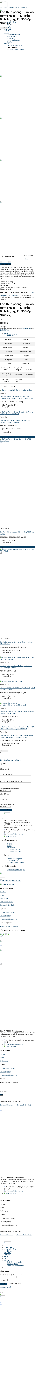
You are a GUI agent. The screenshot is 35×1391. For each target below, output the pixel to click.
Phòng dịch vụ (25, 7)
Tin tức (9, 846)
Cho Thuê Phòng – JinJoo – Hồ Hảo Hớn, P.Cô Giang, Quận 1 (17, 533)
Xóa (26, 259)
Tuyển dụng (11, 848)
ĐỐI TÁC (6, 31)
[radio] (28, 256)
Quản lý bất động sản (14, 859)
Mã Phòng (3, 799)
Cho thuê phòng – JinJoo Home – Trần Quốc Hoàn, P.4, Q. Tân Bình (16, 643)
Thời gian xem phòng (7, 804)
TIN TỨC (6, 1258)
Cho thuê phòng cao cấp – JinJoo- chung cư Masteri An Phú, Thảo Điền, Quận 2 (17, 712)
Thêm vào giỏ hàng (6, 264)
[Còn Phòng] (16, 390)
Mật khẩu (3, 1280)
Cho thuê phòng (12, 860)
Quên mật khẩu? (5, 1287)
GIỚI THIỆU (7, 1253)
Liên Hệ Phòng (5, 794)
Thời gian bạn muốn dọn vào (9, 789)
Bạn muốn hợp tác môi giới (16, 870)
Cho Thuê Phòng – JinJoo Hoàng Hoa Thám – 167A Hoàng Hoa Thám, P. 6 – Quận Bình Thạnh (16, 736)
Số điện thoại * (4, 769)
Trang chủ (3, 7)
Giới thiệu (10, 844)
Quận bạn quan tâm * (7, 774)
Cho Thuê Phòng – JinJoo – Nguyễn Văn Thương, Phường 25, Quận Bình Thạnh (16, 421)
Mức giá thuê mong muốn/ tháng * (11, 781)
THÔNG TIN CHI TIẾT (10, 335)
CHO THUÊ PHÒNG (10, 1249)
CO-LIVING (7, 29)
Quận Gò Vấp (4, 330)
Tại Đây (32, 292)
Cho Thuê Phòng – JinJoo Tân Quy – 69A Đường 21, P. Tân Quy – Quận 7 (17, 689)
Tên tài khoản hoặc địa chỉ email (11, 1275)
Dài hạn (9, 1251)
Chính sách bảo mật (13, 849)
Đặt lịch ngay (4, 751)
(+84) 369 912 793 (11, 836)
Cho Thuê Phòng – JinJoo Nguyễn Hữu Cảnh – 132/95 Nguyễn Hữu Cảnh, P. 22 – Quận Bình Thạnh (16, 397)
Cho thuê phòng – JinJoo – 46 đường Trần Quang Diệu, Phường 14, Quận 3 (16, 667)
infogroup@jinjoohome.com (15, 834)
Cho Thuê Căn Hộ (13, 7)
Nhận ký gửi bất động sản (15, 862)
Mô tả (6, 333)
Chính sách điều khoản (14, 851)
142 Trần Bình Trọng (9, 257)
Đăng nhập (3, 1283)
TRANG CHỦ (8, 1247)
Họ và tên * (3, 764)
